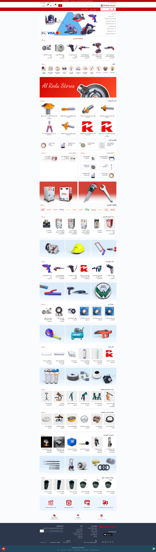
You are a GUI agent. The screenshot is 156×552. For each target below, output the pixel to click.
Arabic (41, 2)
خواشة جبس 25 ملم (48, 491)
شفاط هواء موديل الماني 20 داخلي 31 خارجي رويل (97, 449)
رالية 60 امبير (74, 230)
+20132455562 (113, 2)
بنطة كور (108, 143)
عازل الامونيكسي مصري (47, 426)
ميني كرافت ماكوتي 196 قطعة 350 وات (110, 276)
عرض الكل (43, 40)
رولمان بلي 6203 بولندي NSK (85, 55)
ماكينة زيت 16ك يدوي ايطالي (85, 404)
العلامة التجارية (85, 9)
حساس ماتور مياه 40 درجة (59, 449)
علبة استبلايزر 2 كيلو (98, 230)
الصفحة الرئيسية (93, 9)
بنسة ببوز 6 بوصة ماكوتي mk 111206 (49, 133)
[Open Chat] (3, 548)
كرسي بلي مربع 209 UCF (59, 318)
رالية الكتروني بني (73, 426)
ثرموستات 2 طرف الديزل (59, 426)
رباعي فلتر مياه (49, 360)
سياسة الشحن (80, 537)
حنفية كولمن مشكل (111, 360)
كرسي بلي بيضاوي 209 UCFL (110, 319)
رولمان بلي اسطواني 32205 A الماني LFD (110, 55)
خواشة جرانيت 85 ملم (60, 491)
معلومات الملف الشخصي (92, 528)
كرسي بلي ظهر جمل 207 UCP (97, 319)
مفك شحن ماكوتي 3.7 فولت (85, 276)
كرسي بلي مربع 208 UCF (72, 318)
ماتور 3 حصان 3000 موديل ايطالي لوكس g (110, 449)
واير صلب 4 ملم (112, 403)
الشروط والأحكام (79, 529)
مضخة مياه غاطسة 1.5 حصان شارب (73, 449)
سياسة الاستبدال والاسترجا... (77, 532)
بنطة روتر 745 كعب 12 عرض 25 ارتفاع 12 (87, 115)
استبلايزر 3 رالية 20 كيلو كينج (85, 231)
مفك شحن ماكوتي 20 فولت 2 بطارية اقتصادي (47, 55)
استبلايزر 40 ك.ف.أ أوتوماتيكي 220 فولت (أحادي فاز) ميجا (111, 231)
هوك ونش (100, 403)
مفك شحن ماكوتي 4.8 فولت (48, 276)
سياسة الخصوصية (79, 531)
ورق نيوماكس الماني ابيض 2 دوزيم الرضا (52, 143)
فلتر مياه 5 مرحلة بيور (85, 360)
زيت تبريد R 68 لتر (111, 426)
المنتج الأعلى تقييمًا (93, 534)
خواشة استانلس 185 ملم (110, 491)
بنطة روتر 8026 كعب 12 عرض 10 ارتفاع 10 (88, 133)
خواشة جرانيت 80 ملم (73, 491)
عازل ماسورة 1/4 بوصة (85, 426)
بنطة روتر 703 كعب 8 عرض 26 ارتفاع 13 (107, 115)
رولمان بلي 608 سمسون (47, 318)
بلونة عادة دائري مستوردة (47, 449)
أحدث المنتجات (94, 532)
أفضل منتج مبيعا (94, 531)
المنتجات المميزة (94, 529)
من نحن (81, 528)
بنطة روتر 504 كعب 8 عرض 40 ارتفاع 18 (68, 133)
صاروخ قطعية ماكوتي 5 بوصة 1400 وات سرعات (60, 55)
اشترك (42, 530)
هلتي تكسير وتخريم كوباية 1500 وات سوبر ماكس (59, 276)
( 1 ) (62, 159)
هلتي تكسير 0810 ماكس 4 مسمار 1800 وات (72, 276)
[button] (108, 534)
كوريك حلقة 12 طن (73, 403)
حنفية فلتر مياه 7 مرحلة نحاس (97, 361)
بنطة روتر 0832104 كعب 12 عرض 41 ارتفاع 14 (49, 116)
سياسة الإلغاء (80, 536)
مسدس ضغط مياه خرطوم (47, 403)
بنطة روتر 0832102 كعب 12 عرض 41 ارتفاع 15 (107, 134)
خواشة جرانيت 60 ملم (85, 491)
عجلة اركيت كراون (91, 143)
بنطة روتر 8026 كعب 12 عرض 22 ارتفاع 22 (68, 115)
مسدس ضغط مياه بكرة (60, 403)
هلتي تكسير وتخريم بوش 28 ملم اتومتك (72, 143)
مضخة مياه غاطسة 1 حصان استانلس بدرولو (97, 55)
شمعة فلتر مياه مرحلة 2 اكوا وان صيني (59, 361)
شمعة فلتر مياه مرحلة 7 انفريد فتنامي (72, 361)
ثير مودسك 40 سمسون (98, 426)
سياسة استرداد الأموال (78, 534)
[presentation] (43, 23)
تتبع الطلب (95, 536)
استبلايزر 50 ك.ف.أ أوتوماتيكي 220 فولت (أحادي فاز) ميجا (60, 231)
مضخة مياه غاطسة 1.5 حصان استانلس (85, 449)
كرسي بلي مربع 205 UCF (84, 318)
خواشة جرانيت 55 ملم (98, 491)
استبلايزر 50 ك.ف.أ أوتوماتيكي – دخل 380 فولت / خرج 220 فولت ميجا (47, 231)
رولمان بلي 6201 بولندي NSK (72, 55)
